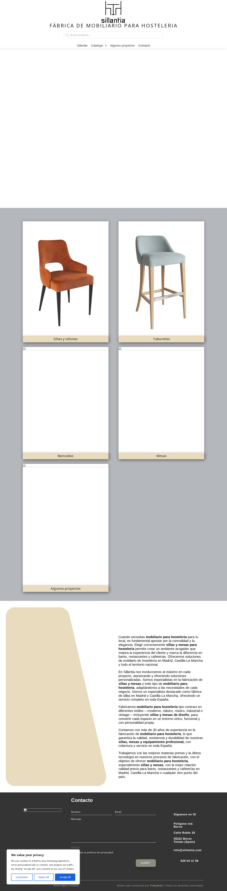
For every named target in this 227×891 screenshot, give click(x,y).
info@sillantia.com (188, 850)
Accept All (65, 877)
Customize (22, 877)
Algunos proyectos (122, 46)
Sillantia (82, 46)
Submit (146, 863)
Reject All (44, 877)
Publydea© (156, 885)
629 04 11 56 (189, 860)
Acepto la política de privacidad (94, 852)
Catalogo (97, 46)
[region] (43, 866)
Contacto (144, 46)
